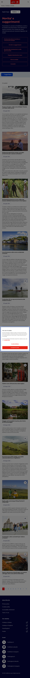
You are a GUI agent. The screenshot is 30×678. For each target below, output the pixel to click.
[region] (15, 339)
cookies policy (7, 340)
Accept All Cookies (15, 347)
